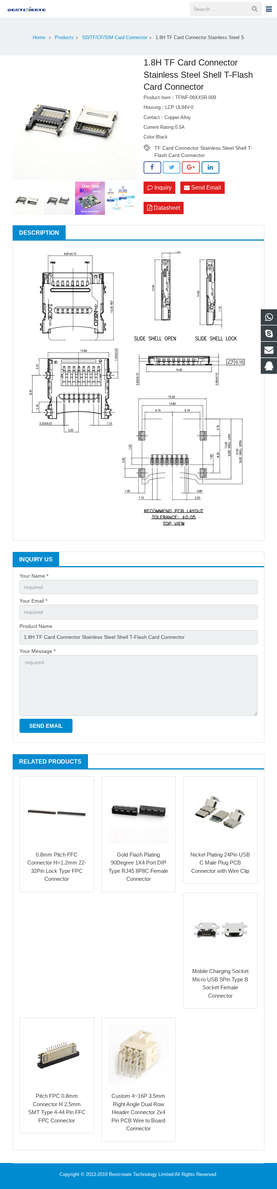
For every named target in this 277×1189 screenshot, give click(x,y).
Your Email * (33, 601)
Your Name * (33, 576)
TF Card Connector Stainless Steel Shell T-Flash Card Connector (203, 148)
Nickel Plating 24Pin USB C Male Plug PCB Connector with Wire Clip (220, 863)
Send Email (205, 187)
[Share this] (152, 167)
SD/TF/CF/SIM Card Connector (114, 37)
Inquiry (162, 187)
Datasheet (166, 208)
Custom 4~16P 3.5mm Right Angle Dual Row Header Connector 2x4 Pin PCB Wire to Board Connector (138, 1112)
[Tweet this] (171, 167)
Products (64, 37)
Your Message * (37, 651)
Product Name (35, 626)
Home (39, 37)
